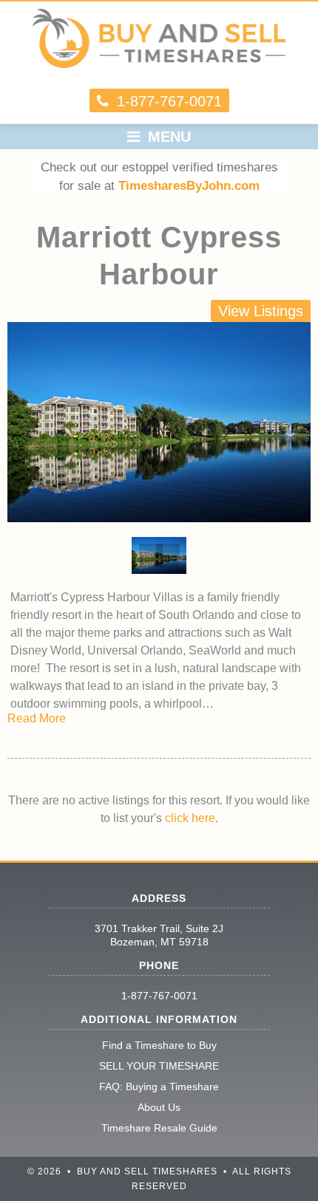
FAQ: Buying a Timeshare (159, 1086)
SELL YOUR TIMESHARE (159, 1066)
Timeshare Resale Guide (159, 1128)
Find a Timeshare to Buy (159, 1045)
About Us (159, 1107)
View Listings (260, 311)
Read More (36, 718)
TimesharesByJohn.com (189, 186)
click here (190, 818)
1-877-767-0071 (159, 996)
